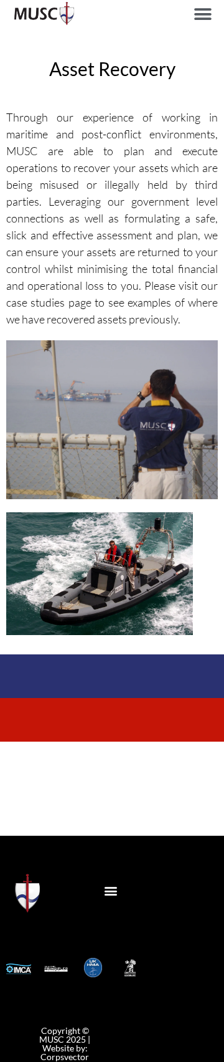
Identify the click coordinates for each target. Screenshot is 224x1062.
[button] (203, 14)
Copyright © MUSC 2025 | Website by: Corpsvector (64, 1043)
